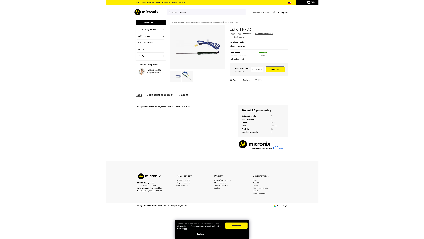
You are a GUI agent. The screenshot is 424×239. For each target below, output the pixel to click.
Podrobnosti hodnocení (264, 34)
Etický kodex (166, 2)
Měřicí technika (220, 183)
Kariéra (174, 2)
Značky (217, 188)
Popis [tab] (139, 94)
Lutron (242, 37)
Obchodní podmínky (148, 2)
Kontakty (182, 2)
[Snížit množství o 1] (252, 69)
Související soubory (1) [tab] (160, 94)
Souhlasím (236, 225)
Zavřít (268, 80)
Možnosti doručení (237, 59)
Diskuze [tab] (183, 94)
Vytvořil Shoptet (282, 206)
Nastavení (201, 234)
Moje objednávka (259, 193)
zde (185, 228)
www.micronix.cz (182, 185)
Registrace (266, 13)
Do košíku (275, 69)
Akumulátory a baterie (223, 180)
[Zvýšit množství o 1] (261, 69)
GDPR (158, 2)
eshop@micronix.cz (154, 72)
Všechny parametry (237, 46)
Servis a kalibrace (221, 185)
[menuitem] (150, 29)
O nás (137, 2)
